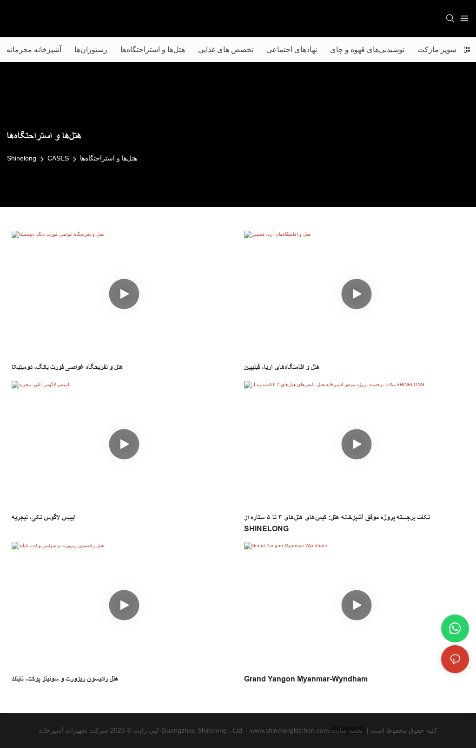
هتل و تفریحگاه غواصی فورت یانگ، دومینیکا (67, 367)
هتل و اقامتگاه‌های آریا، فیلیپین (282, 367)
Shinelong (21, 158)
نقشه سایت (348, 730)
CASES (58, 158)
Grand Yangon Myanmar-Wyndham (306, 679)
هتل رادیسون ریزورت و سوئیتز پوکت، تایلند (65, 679)
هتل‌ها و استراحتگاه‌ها (108, 158)
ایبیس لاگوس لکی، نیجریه (43, 517)
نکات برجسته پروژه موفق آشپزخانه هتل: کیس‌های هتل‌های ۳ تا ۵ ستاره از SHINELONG (337, 523)
